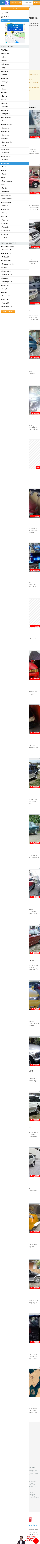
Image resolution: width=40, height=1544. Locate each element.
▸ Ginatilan (4, 138)
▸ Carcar (4, 99)
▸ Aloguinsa (5, 64)
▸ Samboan (5, 192)
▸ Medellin (4, 160)
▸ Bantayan (5, 82)
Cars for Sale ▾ (16, 3)
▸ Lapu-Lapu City (6, 142)
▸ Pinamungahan (6, 181)
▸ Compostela (5, 114)
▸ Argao (3, 68)
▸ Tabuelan (4, 224)
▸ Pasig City (5, 289)
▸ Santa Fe (4, 206)
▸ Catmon (4, 107)
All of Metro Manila (7, 246)
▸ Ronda (4, 188)
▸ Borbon (4, 96)
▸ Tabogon (4, 220)
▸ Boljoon (4, 92)
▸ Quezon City (5, 296)
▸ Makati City (5, 257)
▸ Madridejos (5, 149)
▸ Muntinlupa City (6, 275)
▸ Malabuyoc (5, 153)
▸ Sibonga (4, 213)
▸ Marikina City (6, 271)
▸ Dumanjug (5, 135)
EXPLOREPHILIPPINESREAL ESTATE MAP (15, 27)
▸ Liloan (3, 146)
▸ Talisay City (5, 227)
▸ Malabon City (6, 260)
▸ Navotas (4, 278)
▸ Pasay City (5, 285)
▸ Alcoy (3, 57)
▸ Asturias (4, 71)
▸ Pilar (3, 177)
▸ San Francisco (6, 199)
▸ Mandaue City (6, 156)
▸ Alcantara (5, 53)
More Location (8, 311)
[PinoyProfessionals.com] (7, 2)
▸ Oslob (3, 174)
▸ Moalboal (4, 167)
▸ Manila (4, 267)
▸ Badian (4, 75)
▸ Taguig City (5, 303)
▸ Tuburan (4, 234)
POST (15, 8)
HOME (6, 13)
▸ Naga (3, 170)
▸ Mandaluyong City (7, 264)
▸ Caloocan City (6, 250)
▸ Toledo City (5, 231)
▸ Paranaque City (6, 282)
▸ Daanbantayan (6, 124)
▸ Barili (3, 85)
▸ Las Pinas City (6, 253)
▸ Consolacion (6, 117)
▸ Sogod (4, 216)
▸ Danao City (5, 131)
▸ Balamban (5, 78)
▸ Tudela (4, 238)
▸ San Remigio (6, 202)
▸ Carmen (4, 103)
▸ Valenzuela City (6, 307)
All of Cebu (5, 50)
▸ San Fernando (6, 195)
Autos (6, 17)
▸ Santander (5, 209)
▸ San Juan (5, 299)
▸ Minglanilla (5, 163)
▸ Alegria (4, 61)
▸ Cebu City (5, 110)
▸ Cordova (4, 121)
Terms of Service (31, 1525)
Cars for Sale (5, 20)
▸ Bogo (3, 89)
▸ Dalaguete (5, 128)
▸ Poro (3, 185)
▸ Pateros (4, 292)
